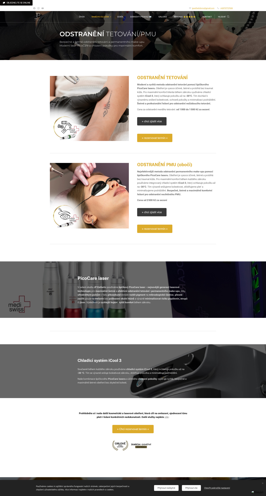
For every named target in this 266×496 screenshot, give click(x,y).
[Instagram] (38, 8)
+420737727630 (226, 8)
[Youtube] (42, 8)
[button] (16, 3)
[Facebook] (34, 8)
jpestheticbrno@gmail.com (203, 8)
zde (167, 417)
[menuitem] (83, 16)
